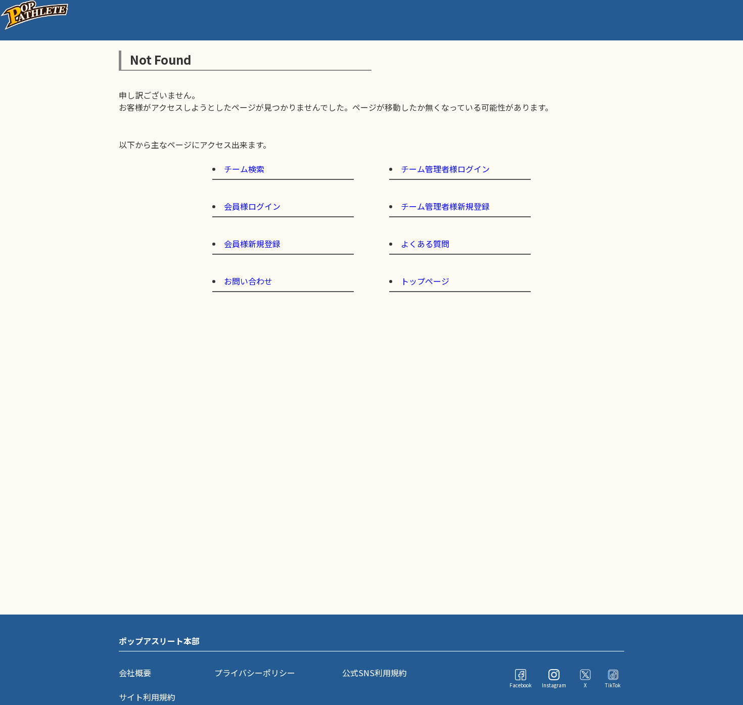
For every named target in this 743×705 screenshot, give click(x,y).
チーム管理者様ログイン (445, 169)
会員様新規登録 (252, 244)
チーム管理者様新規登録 (445, 206)
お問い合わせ (248, 281)
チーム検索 (244, 169)
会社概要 (135, 673)
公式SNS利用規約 (374, 673)
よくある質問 (425, 244)
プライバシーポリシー (254, 673)
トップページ (425, 281)
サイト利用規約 (147, 697)
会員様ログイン (252, 206)
